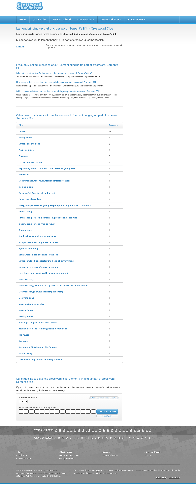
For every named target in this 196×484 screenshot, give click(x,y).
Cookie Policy (174, 477)
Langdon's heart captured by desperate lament (43, 273)
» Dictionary (106, 452)
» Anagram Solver (66, 458)
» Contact (148, 455)
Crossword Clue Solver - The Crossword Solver (29, 7)
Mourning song (26, 297)
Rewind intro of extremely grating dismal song (43, 328)
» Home (19, 452)
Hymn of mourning (28, 248)
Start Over (107, 415)
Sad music (24, 334)
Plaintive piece (26, 150)
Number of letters (28, 397)
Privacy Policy (161, 477)
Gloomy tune (25, 230)
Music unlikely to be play (31, 304)
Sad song (23, 341)
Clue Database (85, 19)
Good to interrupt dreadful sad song (37, 236)
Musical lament (26, 310)
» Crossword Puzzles (152, 452)
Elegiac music (26, 187)
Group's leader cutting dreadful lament (39, 242)
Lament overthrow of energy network (38, 267)
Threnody (23, 156)
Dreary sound (25, 137)
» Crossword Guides (110, 455)
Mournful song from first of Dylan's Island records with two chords (53, 285)
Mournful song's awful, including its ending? (42, 291)
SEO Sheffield (55, 476)
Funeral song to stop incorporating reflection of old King (48, 217)
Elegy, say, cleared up (30, 199)
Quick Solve (39, 19)
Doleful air (24, 174)
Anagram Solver (136, 19)
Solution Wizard (62, 19)
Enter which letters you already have (37, 407)
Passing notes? (26, 316)
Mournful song (26, 279)
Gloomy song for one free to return (37, 224)
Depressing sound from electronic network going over (47, 168)
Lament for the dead (29, 143)
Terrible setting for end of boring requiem (41, 359)
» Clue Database (65, 452)
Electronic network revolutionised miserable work (44, 180)
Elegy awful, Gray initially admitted (37, 193)
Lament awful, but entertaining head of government (46, 260)
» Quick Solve (21, 455)
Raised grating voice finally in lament (38, 322)
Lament (23, 131)
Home (22, 19)
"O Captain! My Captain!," (32, 162)
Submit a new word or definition (104, 398)
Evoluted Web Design (26, 476)
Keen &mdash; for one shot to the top (38, 254)
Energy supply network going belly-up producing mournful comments (55, 205)
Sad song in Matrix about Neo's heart (38, 347)
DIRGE (20, 46)
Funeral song (25, 211)
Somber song (25, 353)
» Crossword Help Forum (69, 455)
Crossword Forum (110, 19)
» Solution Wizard (23, 458)
